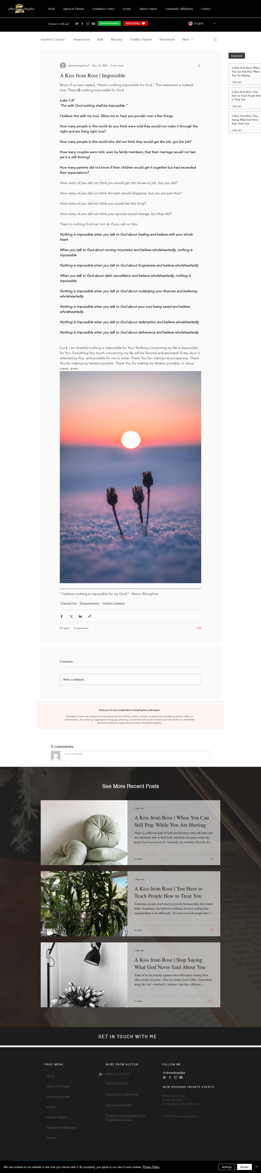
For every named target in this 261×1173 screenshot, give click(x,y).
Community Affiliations (61, 1127)
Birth (100, 39)
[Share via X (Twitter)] (71, 616)
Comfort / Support (141, 39)
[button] (215, 39)
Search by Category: (53, 39)
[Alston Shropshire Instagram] (88, 24)
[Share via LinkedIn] (80, 616)
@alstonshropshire (174, 1072)
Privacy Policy (151, 1167)
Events (51, 1107)
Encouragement (89, 603)
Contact (51, 1138)
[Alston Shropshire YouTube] (93, 24)
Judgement (236, 55)
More (185, 39)
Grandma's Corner (58, 1096)
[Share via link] (90, 616)
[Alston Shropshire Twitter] (77, 24)
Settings (227, 1167)
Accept (244, 1167)
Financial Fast (81, 39)
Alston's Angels (56, 1117)
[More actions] (199, 65)
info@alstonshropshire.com (181, 1104)
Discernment (167, 39)
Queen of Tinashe (58, 1086)
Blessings (116, 39)
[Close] (256, 1167)
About (50, 1076)
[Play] (101, 1074)
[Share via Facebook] (61, 616)
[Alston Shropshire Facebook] (82, 24)
